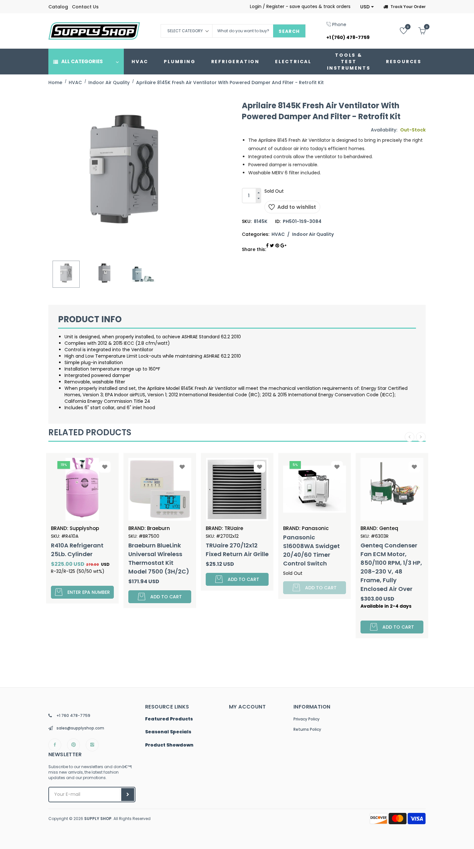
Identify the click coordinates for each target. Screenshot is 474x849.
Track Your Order (408, 6)
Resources (403, 61)
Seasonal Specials (168, 732)
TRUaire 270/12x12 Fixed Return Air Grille (237, 549)
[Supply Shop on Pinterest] (73, 744)
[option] (66, 274)
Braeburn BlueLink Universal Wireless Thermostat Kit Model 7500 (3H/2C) (158, 558)
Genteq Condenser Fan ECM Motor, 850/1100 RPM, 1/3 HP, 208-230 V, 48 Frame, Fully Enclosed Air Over (391, 567)
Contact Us (85, 7)
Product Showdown (169, 745)
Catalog (58, 7)
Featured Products (169, 719)
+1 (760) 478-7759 (348, 37)
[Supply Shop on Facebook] (54, 744)
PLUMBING (179, 61)
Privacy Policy (306, 719)
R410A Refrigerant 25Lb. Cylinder (77, 549)
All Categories (82, 61)
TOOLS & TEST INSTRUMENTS (348, 61)
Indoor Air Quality (313, 234)
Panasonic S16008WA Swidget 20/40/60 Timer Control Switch (311, 550)
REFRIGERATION (235, 61)
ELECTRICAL (293, 61)
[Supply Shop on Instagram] (92, 744)
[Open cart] (417, 30)
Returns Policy (307, 729)
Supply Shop (98, 818)
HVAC (140, 61)
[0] (398, 30)
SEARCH (289, 31)
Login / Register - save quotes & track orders (300, 6)
